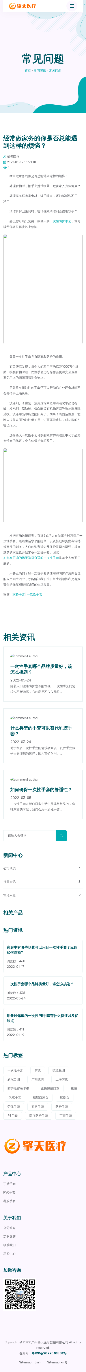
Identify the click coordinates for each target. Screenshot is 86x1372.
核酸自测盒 (40, 1097)
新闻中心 (9, 1254)
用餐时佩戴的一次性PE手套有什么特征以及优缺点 (42, 1018)
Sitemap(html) (30, 1362)
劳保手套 (13, 1107)
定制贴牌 (9, 1236)
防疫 (38, 1070)
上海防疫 (62, 1079)
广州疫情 (38, 1079)
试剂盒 (64, 1097)
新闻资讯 (40, 70)
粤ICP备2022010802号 (49, 1353)
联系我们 (9, 1245)
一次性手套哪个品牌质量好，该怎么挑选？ (40, 984)
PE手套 (12, 1116)
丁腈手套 (66, 1116)
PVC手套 (9, 1192)
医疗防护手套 (38, 1116)
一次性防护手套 (60, 221)
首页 (28, 70)
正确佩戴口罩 (50, 1088)
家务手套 (19, 594)
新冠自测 (13, 1079)
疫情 (74, 1088)
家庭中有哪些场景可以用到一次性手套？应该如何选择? (42, 950)
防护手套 (62, 1107)
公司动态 (41, 868)
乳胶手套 (15, 1097)
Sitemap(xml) (57, 1362)
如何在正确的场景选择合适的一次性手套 (31, 558)
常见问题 (55, 70)
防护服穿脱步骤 (18, 1088)
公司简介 (9, 1228)
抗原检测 (58, 1070)
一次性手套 (34, 594)
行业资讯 (41, 882)
